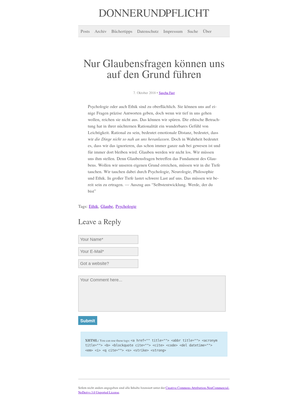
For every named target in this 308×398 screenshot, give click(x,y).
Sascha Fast (167, 92)
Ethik (93, 206)
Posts (85, 31)
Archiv (101, 31)
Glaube (107, 206)
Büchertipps (121, 31)
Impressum (173, 31)
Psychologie (126, 206)
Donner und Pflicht (154, 12)
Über (207, 31)
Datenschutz (148, 31)
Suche (192, 31)
